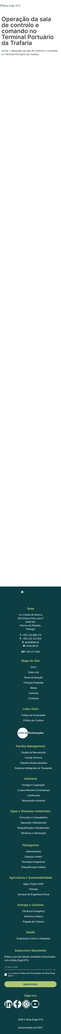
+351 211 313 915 (32, 638)
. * (31, 974)
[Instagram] (26, 1004)
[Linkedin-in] (8, 1004)
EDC (40, 1027)
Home (4, 50)
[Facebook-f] (17, 1004)
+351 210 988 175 (31, 635)
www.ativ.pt (32, 646)
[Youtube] (35, 1004)
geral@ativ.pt (32, 642)
